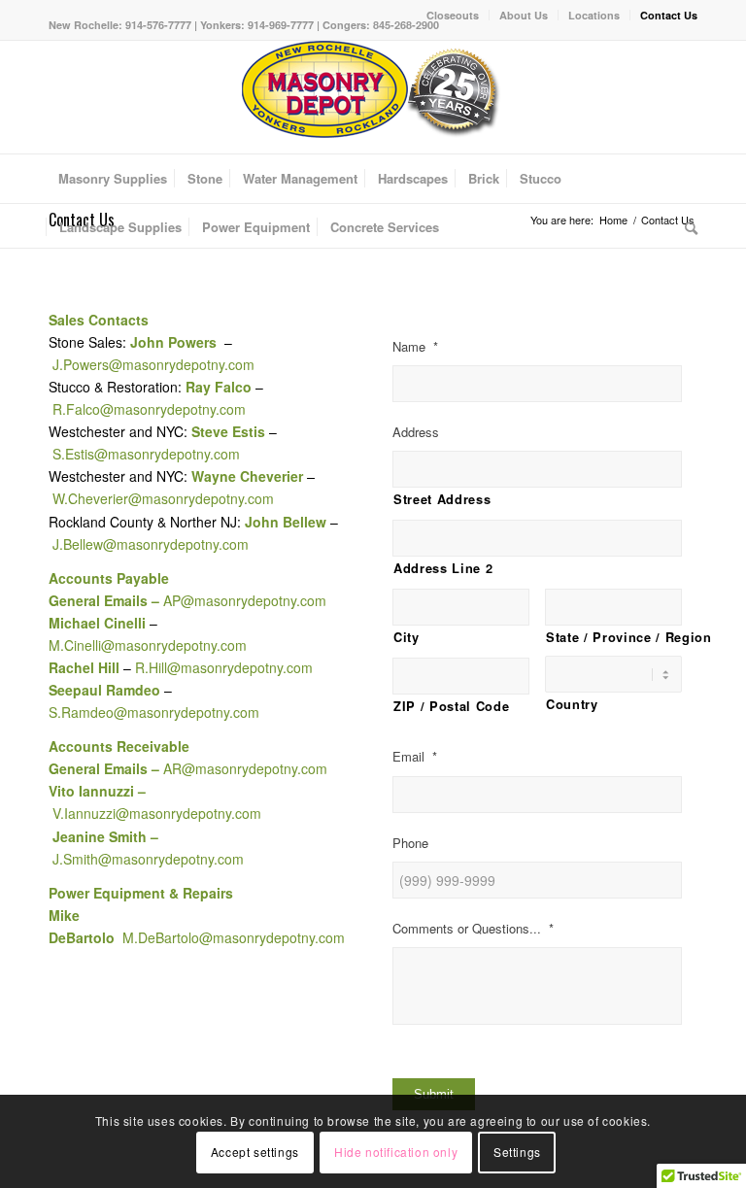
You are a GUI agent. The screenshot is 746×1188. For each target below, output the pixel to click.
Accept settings (255, 1151)
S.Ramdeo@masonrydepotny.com (154, 712)
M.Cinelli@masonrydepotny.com (148, 645)
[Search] (686, 227)
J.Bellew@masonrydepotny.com (150, 544)
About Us (523, 15)
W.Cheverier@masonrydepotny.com (163, 498)
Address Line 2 (442, 568)
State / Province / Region (614, 637)
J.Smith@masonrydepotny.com (148, 858)
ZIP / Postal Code (451, 706)
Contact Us (668, 15)
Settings (517, 1151)
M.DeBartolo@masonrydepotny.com (233, 937)
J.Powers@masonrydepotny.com (153, 364)
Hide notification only (396, 1151)
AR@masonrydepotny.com (245, 768)
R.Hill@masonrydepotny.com (222, 667)
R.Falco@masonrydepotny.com (149, 409)
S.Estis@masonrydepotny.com (146, 453)
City (406, 637)
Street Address (442, 499)
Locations (594, 15)
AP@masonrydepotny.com (244, 600)
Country (572, 704)
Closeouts (452, 15)
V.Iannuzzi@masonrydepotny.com (156, 813)
